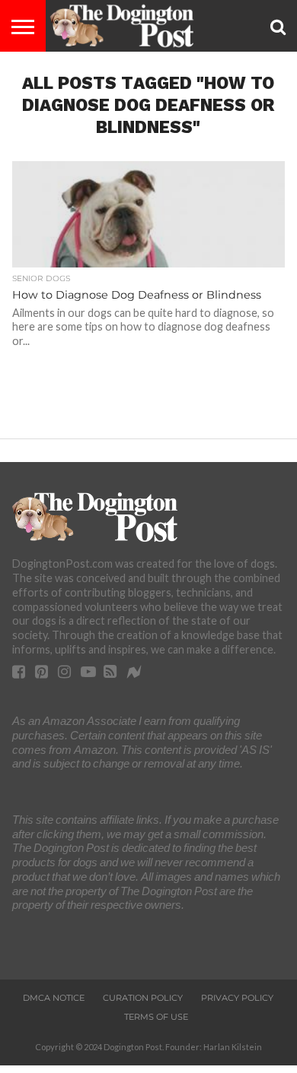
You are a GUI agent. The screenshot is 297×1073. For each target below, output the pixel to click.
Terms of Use (156, 1016)
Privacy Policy (237, 997)
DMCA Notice (54, 997)
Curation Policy (143, 997)
